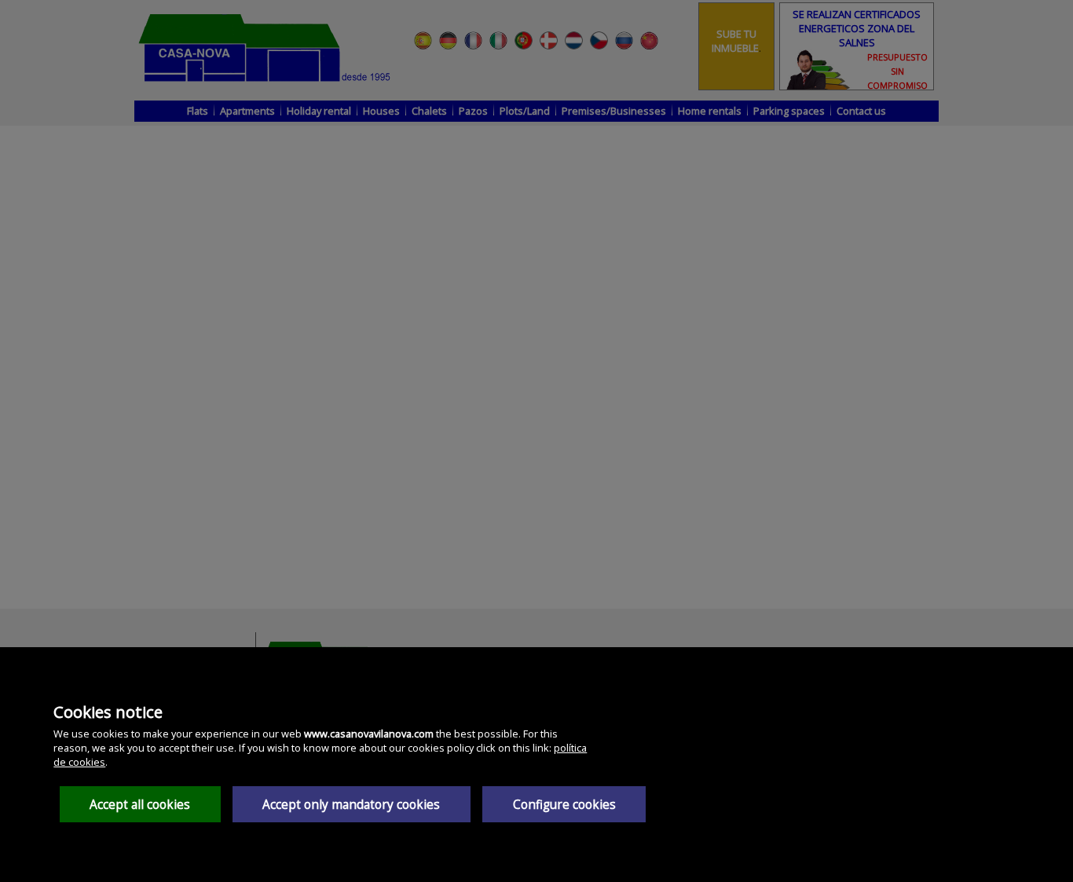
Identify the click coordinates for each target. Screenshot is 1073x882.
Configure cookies (564, 804)
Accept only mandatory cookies (351, 804)
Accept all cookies (140, 804)
